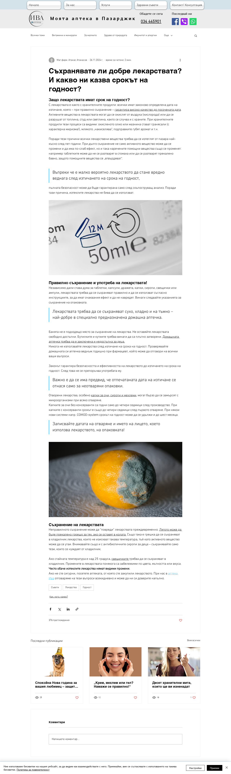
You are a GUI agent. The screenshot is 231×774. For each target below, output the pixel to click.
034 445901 (151, 21)
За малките (90, 35)
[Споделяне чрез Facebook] (50, 609)
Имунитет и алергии (145, 35)
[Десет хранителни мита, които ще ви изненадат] (174, 661)
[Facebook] (175, 21)
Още (166, 35)
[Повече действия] (180, 60)
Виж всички (193, 640)
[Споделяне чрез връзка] (77, 609)
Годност (87, 587)
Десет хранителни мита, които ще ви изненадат (171, 684)
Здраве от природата (115, 35)
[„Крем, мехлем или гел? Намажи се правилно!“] (116, 661)
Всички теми (38, 35)
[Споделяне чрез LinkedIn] (68, 609)
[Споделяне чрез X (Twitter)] (59, 609)
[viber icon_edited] (184, 21)
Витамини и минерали (64, 35)
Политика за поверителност (33, 769)
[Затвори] (227, 768)
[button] (195, 35)
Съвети (55, 587)
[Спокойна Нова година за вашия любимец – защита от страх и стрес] (57, 661)
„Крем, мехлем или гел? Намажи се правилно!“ (113, 684)
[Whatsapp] (193, 21)
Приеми (214, 768)
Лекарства (71, 587)
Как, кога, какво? (58, 596)
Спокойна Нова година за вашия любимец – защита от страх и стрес (56, 684)
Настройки (195, 768)
